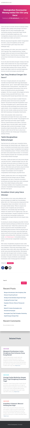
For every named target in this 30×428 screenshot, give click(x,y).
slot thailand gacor (9, 237)
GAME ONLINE (6, 348)
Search (5, 280)
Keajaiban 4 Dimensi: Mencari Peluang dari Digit (13, 404)
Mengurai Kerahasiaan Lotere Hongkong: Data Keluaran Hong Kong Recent (14, 353)
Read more (17, 365)
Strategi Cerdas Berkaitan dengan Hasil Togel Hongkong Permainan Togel (14, 379)
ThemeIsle (20, 424)
